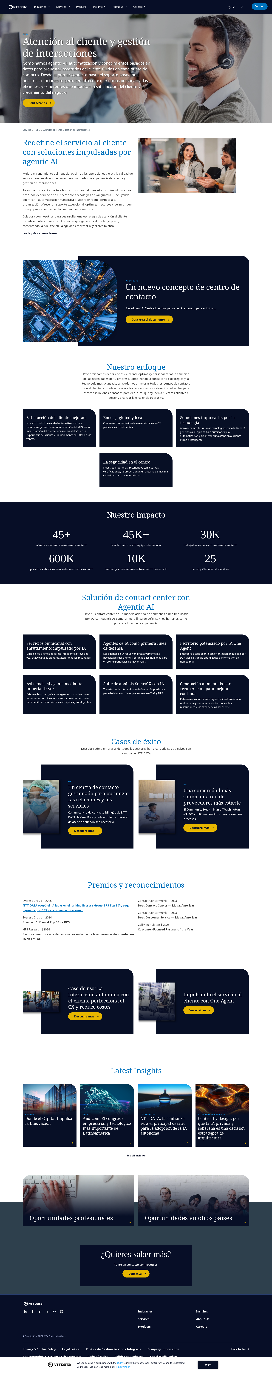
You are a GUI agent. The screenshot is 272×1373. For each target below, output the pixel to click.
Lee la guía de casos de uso (40, 233)
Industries (145, 1311)
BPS (38, 129)
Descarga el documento (148, 319)
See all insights (136, 1155)
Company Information (163, 1349)
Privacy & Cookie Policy (39, 1349)
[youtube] (54, 1311)
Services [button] (61, 7)
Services (27, 129)
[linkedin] (25, 1311)
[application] (136, 1365)
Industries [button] (40, 7)
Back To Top (239, 1349)
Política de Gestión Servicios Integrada (113, 1349)
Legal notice (70, 1349)
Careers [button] (138, 7)
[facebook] (32, 1311)
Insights (202, 1311)
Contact (260, 6)
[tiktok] (39, 1311)
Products (81, 7)
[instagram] (61, 1311)
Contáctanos (37, 103)
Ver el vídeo (197, 1010)
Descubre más (84, 831)
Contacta (135, 1273)
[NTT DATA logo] (14, 7)
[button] (242, 6)
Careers (201, 1326)
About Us (202, 1319)
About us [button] (118, 7)
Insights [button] (98, 7)
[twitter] (47, 1311)
